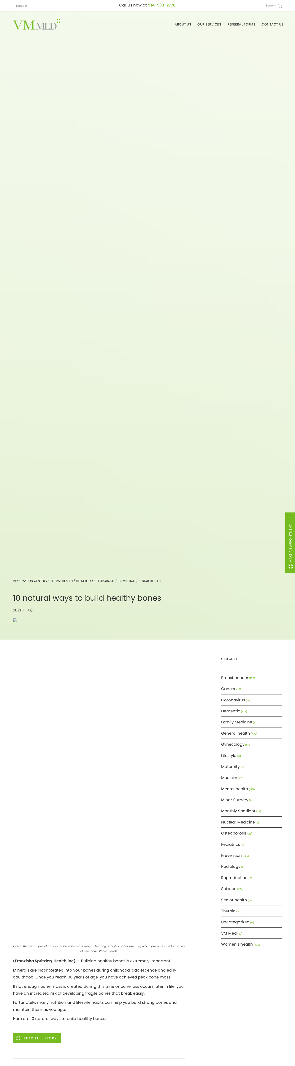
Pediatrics (230, 844)
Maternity (230, 766)
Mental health (234, 789)
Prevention (126, 581)
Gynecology (232, 744)
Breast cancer (234, 677)
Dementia (230, 711)
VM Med (229, 933)
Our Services (209, 24)
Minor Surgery (234, 800)
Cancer (228, 688)
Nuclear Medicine (238, 822)
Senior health (150, 581)
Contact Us (272, 24)
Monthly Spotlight (238, 811)
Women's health (237, 944)
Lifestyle (82, 581)
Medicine (230, 777)
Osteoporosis (103, 581)
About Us (183, 24)
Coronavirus (233, 700)
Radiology (230, 866)
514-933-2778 (162, 5)
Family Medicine (236, 722)
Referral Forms (241, 24)
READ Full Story (40, 1038)
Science (228, 888)
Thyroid (228, 911)
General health (60, 581)
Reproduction (234, 877)
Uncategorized (235, 922)
